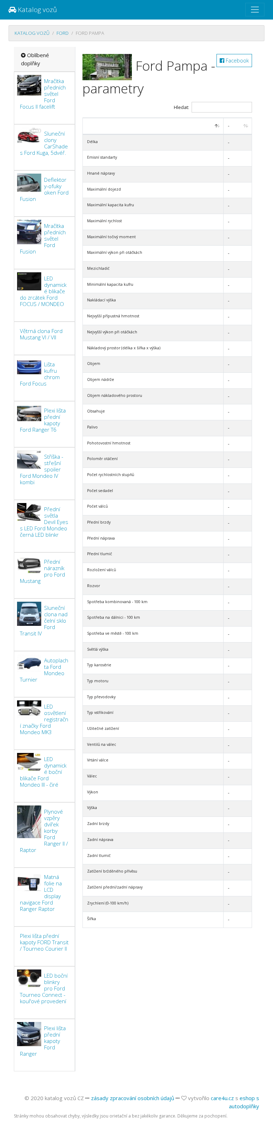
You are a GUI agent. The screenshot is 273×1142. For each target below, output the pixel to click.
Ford (63, 33)
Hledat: (181, 107)
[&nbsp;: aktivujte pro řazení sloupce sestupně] (153, 126)
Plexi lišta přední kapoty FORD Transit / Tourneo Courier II (44, 942)
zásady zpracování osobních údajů (132, 1098)
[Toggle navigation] (254, 9)
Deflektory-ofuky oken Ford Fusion (44, 189)
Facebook (236, 60)
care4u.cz (222, 1098)
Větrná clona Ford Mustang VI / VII (41, 334)
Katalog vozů (36, 9)
